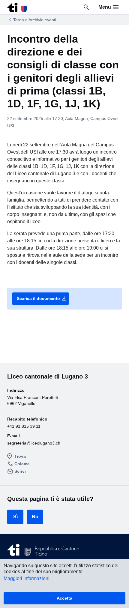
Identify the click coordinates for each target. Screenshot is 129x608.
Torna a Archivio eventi (34, 19)
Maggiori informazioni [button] (27, 578)
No (35, 516)
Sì (15, 516)
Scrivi (20, 471)
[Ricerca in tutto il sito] (86, 7)
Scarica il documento (42, 298)
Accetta (64, 598)
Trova (20, 456)
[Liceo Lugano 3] (17, 6)
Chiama (22, 463)
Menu (104, 7)
